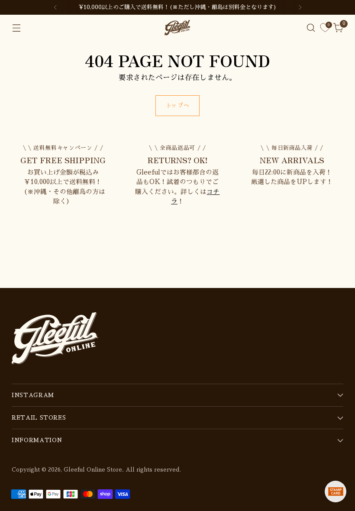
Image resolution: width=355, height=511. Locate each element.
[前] (55, 7)
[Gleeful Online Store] (177, 28)
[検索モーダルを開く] (311, 28)
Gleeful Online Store (93, 469)
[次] (300, 7)
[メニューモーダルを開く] (16, 28)
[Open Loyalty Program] (335, 491)
